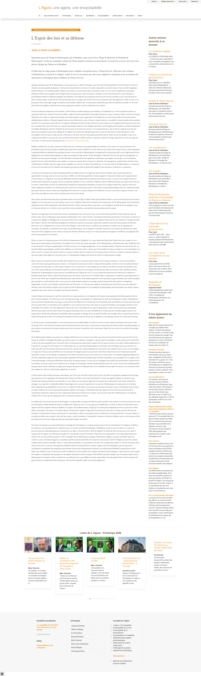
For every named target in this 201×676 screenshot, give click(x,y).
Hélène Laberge (77, 629)
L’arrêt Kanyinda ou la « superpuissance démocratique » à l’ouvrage (100, 562)
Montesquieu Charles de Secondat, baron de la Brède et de (56, 30)
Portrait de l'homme (158, 124)
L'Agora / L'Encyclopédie (122, 625)
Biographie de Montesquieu (155, 283)
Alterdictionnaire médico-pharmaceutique (122, 639)
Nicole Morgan (76, 647)
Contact (154, 1)
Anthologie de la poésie (122, 648)
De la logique (154, 468)
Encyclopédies (103, 15)
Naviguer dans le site (167, 1)
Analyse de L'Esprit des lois (76, 141)
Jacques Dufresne (78, 625)
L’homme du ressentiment (159, 559)
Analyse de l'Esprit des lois (161, 100)
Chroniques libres (77, 651)
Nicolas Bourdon (77, 636)
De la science (154, 441)
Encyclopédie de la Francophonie (120, 631)
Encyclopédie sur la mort (122, 627)
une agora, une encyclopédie (77, 7)
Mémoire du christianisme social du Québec (122, 662)
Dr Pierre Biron (76, 633)
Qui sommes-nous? (51, 15)
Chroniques (66, 15)
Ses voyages (155, 170)
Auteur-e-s (78, 15)
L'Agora (45, 7)
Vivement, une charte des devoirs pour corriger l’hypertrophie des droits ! (131, 546)
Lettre (139, 15)
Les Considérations (157, 147)
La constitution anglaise (159, 51)
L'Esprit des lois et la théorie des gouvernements (158, 226)
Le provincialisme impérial (67, 559)
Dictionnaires (117, 15)
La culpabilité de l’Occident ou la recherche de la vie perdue (47, 627)
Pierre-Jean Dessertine (79, 644)
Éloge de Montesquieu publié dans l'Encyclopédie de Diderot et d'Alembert (161, 197)
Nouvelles (130, 15)
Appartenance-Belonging (122, 650)
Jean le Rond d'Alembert (46, 50)
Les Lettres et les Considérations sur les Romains (159, 255)
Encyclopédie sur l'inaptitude (123, 635)
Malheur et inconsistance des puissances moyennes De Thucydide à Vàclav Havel (37, 563)
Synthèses (90, 15)
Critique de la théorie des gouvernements (160, 76)
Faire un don (182, 1)
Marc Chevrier (76, 640)
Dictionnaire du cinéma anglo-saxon (121, 644)
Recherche (194, 1)
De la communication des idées (161, 495)
